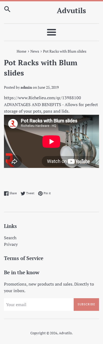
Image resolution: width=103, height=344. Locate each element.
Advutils (71, 10)
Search (10, 238)
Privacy (11, 244)
